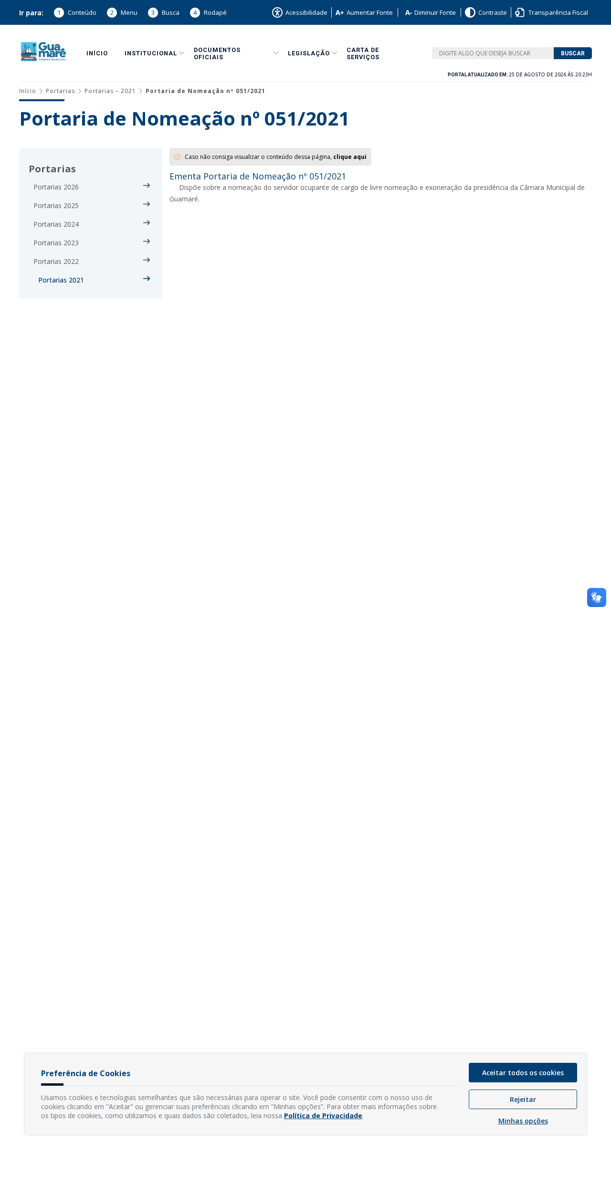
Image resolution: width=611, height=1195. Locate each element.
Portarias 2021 (61, 279)
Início (97, 53)
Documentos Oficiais (217, 53)
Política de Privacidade (323, 1115)
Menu (123, 12)
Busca (165, 12)
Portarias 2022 (56, 261)
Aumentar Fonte (370, 12)
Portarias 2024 (56, 224)
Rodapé (210, 12)
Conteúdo (76, 12)
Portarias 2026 (56, 186)
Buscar (573, 53)
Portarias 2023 (56, 242)
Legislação (309, 53)
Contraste (492, 12)
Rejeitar (523, 1099)
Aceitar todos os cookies (523, 1072)
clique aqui (350, 157)
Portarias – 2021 (110, 91)
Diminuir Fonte (435, 12)
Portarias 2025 (56, 205)
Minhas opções (523, 1120)
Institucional (151, 53)
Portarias (60, 91)
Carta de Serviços (363, 53)
